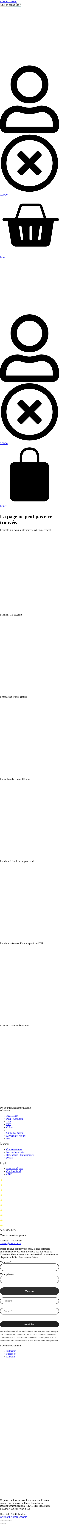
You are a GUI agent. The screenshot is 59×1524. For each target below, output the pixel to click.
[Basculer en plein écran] (4, 1520)
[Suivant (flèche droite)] (4, 1523)
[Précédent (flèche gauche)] (1, 1523)
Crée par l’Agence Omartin (13, 1516)
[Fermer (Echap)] (10, 1520)
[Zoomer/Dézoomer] (1, 1520)
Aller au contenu (8, 1)
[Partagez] (7, 1520)
